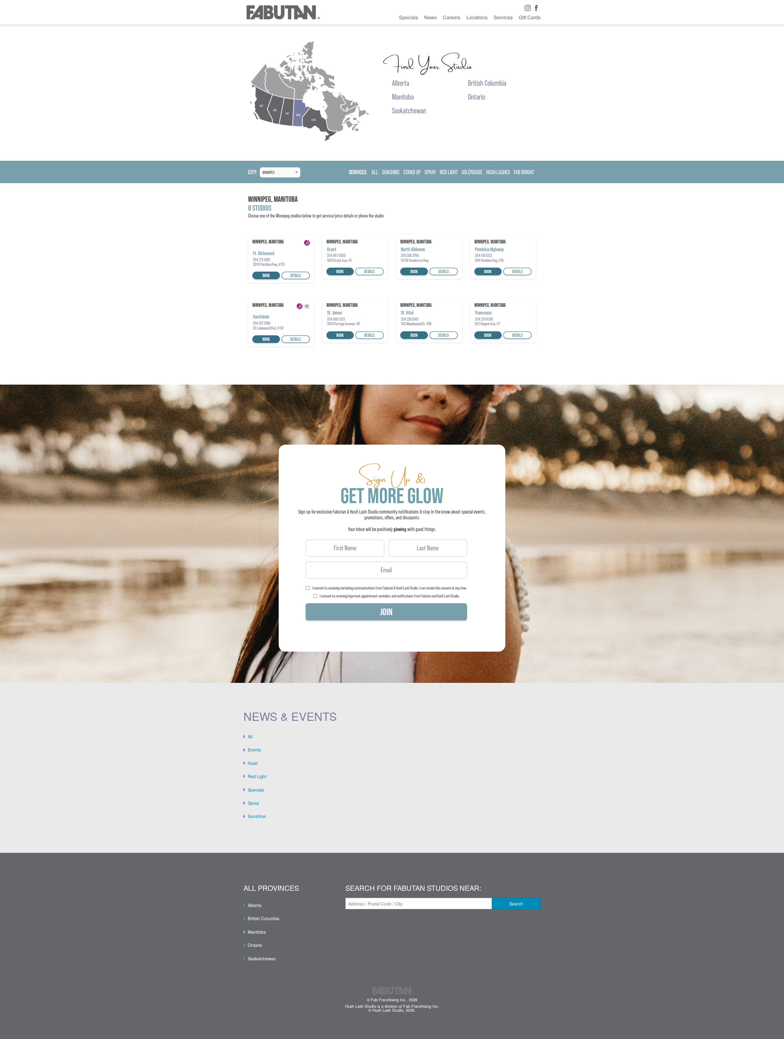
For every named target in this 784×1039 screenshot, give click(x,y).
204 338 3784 (410, 255)
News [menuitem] (430, 17)
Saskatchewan (262, 958)
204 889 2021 (336, 319)
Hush (253, 763)
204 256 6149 (409, 319)
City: (252, 172)
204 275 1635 (261, 259)
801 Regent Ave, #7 (487, 323)
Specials (256, 790)
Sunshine (257, 816)
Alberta (255, 905)
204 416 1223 (483, 255)
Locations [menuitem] (477, 17)
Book (266, 275)
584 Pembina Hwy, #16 (489, 260)
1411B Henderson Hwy (415, 260)
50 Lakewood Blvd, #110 (268, 328)
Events (254, 750)
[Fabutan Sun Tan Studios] (282, 12)
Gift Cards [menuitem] (530, 17)
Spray (253, 803)
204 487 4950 (336, 255)
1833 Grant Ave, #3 (339, 260)
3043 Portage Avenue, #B (343, 323)
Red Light (257, 776)
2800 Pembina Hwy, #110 (269, 264)
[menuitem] (392, 736)
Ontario (255, 945)
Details (295, 275)
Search (516, 904)
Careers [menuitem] (451, 17)
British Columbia (263, 918)
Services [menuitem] (503, 17)
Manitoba (257, 932)
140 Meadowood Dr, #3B (416, 323)
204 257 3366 (261, 323)
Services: (358, 172)
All (250, 736)
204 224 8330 (484, 319)
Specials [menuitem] (408, 17)
